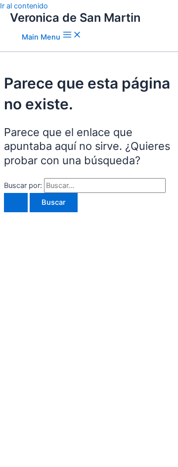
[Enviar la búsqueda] (16, 202)
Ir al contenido (24, 5)
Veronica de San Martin (75, 17)
